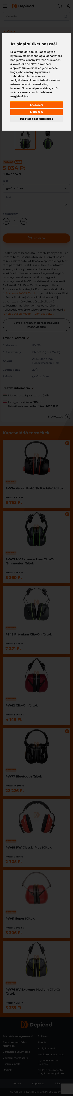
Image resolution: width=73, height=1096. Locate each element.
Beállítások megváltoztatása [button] (36, 118)
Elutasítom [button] (36, 111)
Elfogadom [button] (36, 104)
